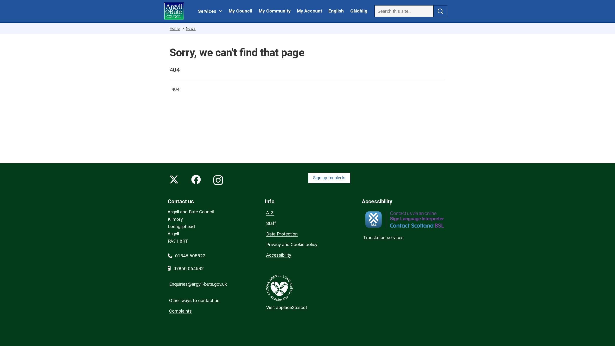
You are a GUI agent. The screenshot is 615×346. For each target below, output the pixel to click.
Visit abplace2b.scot (286, 307)
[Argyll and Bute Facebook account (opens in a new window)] (196, 180)
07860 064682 (188, 268)
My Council (240, 11)
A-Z (270, 213)
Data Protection (282, 234)
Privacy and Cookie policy (291, 244)
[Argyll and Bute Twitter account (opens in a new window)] (174, 180)
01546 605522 (190, 256)
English (336, 11)
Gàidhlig (358, 11)
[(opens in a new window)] (404, 219)
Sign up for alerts (329, 177)
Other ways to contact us (194, 300)
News (191, 28)
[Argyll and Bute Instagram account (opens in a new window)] (218, 180)
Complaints (180, 311)
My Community (275, 11)
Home (175, 28)
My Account (309, 11)
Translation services (383, 237)
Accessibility (278, 255)
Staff (271, 223)
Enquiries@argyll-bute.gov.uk (198, 284)
